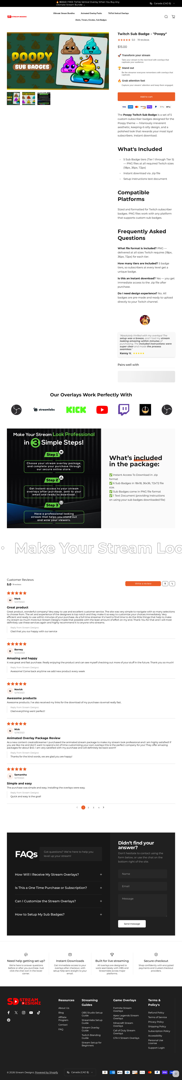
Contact (63, 1024)
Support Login (156, 1047)
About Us (63, 1008)
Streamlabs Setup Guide (92, 1021)
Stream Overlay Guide (90, 1029)
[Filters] (165, 583)
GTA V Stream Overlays (126, 1038)
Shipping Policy (157, 1026)
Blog (61, 1012)
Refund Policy (156, 1012)
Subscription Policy (159, 1031)
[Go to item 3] (43, 98)
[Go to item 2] (28, 98)
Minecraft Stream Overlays (123, 1024)
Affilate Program (63, 1019)
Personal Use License (155, 1042)
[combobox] (162, 3)
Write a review (143, 583)
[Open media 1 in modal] (58, 61)
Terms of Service (157, 1017)
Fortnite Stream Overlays (122, 1009)
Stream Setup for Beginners (91, 1044)
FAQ (60, 1029)
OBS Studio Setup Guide (92, 1014)
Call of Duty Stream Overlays (124, 1032)
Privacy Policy (156, 1021)
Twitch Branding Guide (91, 1036)
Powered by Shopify (46, 1072)
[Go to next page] (104, 807)
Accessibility (155, 1035)
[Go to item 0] (13, 98)
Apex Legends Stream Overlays (126, 1017)
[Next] (101, 66)
